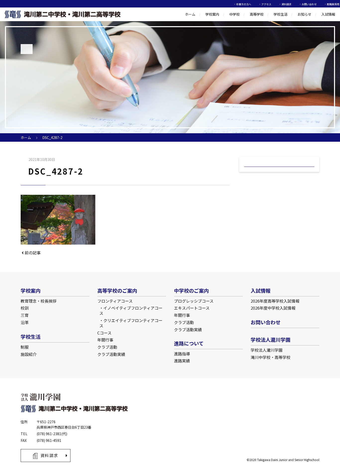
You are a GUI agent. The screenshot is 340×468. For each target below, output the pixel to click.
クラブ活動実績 (111, 354)
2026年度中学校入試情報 (273, 308)
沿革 (25, 322)
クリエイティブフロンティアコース (131, 323)
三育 (25, 315)
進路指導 (182, 354)
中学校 (234, 14)
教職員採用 (333, 4)
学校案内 (212, 14)
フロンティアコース (115, 301)
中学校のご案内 (191, 290)
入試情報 (328, 14)
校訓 (25, 308)
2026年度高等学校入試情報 (275, 301)
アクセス (266, 4)
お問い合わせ (309, 4)
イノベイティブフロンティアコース (131, 310)
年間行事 (105, 340)
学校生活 (280, 14)
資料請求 (286, 4)
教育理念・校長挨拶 (39, 301)
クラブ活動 (107, 347)
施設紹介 (29, 354)
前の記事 (32, 253)
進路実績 (182, 361)
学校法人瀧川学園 (267, 350)
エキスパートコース (192, 308)
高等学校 (257, 14)
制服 (25, 347)
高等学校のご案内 (117, 290)
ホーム (190, 14)
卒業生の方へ (243, 4)
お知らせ (304, 14)
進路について (189, 343)
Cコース (104, 333)
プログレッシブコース (194, 301)
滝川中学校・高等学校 (270, 357)
